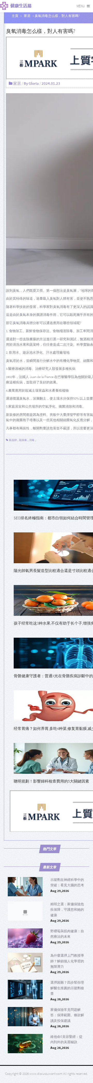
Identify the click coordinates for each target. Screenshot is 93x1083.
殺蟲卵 (13, 440)
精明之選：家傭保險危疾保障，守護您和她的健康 (67, 909)
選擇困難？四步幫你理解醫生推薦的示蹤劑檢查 (67, 988)
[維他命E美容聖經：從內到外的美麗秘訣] (25, 1043)
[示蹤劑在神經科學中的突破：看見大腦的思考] (25, 887)
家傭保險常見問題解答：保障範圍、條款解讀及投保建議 (67, 1015)
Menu (80, 6)
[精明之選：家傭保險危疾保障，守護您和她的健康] (25, 911)
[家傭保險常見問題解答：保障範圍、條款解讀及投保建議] (25, 1017)
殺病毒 (23, 440)
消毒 (31, 440)
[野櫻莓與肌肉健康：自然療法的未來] (25, 938)
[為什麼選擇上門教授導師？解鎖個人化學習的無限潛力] (25, 962)
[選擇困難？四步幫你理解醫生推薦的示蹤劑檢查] (25, 989)
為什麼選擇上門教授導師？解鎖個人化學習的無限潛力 (67, 961)
